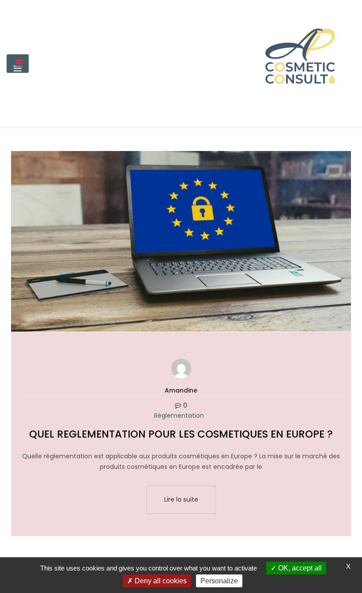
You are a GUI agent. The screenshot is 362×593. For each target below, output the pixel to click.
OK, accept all (299, 568)
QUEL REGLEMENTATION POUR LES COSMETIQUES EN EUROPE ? (181, 434)
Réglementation (179, 415)
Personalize (219, 581)
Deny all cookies (160, 581)
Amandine (181, 390)
